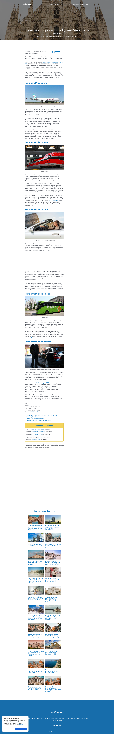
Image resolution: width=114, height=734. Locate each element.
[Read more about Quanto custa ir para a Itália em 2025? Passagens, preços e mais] (53, 590)
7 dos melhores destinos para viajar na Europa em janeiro (36, 671)
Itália (29, 497)
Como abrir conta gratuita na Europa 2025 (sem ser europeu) (53, 580)
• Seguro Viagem (59, 718)
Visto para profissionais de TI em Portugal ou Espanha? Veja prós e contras (35, 580)
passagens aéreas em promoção (38, 431)
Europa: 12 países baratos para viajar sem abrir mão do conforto (52, 563)
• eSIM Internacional (57, 720)
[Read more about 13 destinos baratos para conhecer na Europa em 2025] (53, 644)
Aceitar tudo (20, 729)
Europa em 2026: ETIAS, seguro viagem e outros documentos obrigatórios (53, 528)
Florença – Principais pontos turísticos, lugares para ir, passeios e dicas (53, 689)
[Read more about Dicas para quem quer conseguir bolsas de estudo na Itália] (36, 680)
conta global (37, 432)
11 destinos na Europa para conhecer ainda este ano (35, 563)
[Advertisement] (44, 261)
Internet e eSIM (40, 437)
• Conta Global (50, 718)
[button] (52, 52)
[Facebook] (54, 725)
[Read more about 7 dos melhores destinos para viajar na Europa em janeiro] (36, 663)
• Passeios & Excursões (82, 718)
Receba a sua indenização (42, 436)
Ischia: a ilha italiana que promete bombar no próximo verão (53, 671)
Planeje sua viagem (78, 4)
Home (51, 4)
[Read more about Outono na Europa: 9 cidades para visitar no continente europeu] (36, 537)
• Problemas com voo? (70, 718)
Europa (26, 497)
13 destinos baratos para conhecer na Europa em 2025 (51, 652)
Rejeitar (9, 729)
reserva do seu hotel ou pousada (37, 429)
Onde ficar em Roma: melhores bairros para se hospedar (41, 415)
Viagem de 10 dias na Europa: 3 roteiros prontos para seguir (35, 635)
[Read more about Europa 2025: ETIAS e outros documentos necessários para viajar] (53, 627)
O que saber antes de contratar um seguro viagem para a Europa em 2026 (35, 528)
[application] (65, 4)
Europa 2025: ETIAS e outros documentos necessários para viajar (52, 635)
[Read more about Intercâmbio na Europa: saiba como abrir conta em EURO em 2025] (36, 590)
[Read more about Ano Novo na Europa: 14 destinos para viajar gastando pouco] (53, 537)
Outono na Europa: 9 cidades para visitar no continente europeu (35, 545)
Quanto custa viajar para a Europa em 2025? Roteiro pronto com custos (36, 653)
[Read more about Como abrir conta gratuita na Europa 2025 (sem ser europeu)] (53, 572)
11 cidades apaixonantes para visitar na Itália (38, 420)
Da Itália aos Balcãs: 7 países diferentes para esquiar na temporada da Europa (35, 618)
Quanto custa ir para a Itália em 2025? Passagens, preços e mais (52, 599)
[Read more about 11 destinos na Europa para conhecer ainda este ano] (36, 555)
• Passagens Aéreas (41, 718)
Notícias (57, 4)
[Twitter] (57, 725)
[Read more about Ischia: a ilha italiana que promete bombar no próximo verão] (53, 663)
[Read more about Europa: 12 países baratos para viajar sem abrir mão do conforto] (53, 555)
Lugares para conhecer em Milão (35, 418)
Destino (62, 4)
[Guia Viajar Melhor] (26, 4)
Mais (87, 4)
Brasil (69, 4)
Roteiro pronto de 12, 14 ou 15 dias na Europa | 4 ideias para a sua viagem (53, 618)
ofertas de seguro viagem (36, 434)
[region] (15, 724)
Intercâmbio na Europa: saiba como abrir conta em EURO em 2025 (35, 598)
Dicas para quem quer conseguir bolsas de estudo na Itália (35, 688)
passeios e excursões (35, 439)
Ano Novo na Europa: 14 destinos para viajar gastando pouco (53, 545)
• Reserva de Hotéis (30, 718)
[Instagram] (60, 725)
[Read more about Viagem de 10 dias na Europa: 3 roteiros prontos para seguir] (36, 627)
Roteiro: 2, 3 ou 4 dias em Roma (35, 417)
